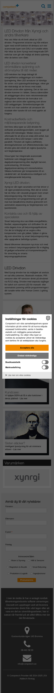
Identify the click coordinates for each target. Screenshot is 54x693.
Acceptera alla (27, 347)
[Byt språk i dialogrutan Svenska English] (48, 318)
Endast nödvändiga (27, 355)
